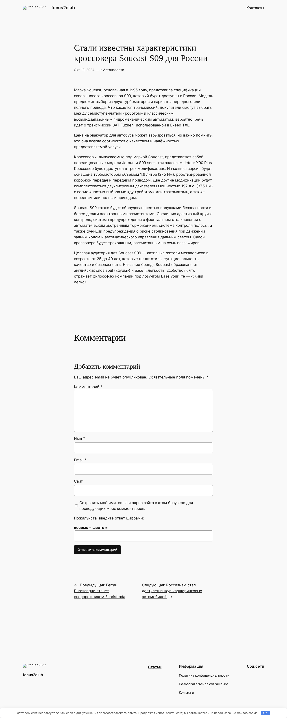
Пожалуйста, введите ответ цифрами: (109, 518)
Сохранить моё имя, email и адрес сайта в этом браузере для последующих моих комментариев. (136, 505)
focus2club (63, 7)
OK (265, 713)
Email (80, 460)
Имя (79, 438)
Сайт (78, 481)
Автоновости (113, 70)
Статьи (154, 667)
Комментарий (88, 387)
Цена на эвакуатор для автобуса (104, 135)
